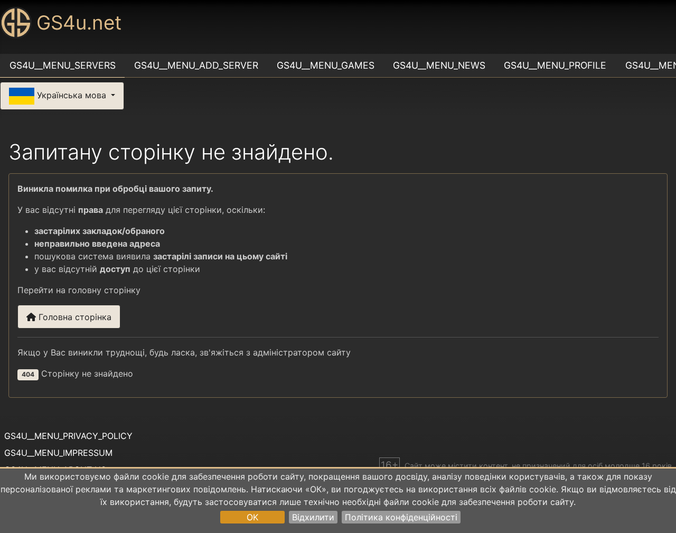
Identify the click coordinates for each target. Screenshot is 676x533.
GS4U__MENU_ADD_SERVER (196, 65)
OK (252, 517)
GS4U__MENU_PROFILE (555, 65)
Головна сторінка (73, 317)
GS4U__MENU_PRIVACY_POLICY (68, 436)
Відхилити (313, 517)
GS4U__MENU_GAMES (325, 65)
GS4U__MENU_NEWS (439, 65)
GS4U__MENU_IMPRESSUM (58, 452)
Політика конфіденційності (401, 517)
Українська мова (71, 95)
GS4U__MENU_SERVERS (63, 65)
